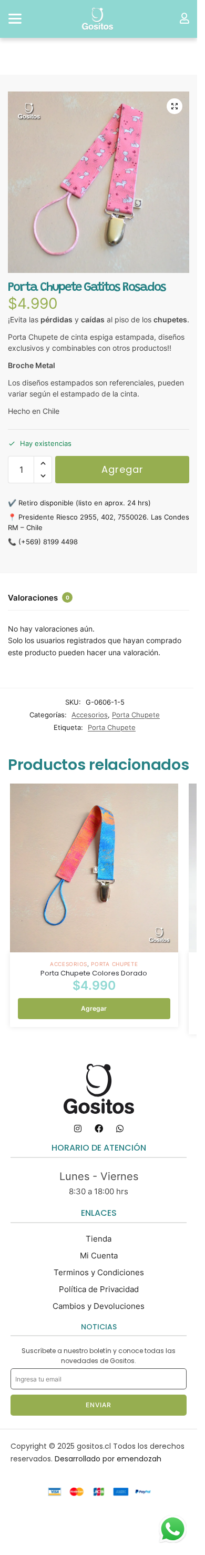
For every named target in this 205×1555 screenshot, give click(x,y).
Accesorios (89, 714)
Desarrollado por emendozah (108, 1459)
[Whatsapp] (120, 1128)
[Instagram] (78, 1128)
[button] (174, 106)
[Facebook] (99, 1128)
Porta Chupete (136, 714)
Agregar (122, 469)
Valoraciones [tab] (38, 598)
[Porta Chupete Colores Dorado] (94, 868)
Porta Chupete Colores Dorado (93, 973)
